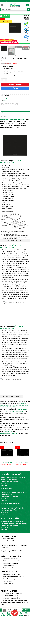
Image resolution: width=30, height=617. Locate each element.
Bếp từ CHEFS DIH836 (6, 462)
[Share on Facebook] (5, 104)
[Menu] (2, 5)
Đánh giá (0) (4, 116)
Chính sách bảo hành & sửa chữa (11, 561)
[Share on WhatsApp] (2, 104)
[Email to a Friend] (11, 104)
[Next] (26, 29)
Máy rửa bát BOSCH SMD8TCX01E (8, 407)
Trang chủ (3, 56)
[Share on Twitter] (8, 104)
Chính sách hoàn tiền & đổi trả (10, 563)
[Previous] (3, 29)
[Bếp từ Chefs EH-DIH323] (23, 452)
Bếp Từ (16, 56)
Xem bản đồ (4, 485)
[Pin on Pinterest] (13, 104)
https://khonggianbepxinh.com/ (11, 574)
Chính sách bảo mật (8, 568)
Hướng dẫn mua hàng (8, 538)
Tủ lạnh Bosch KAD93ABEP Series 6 (20, 405)
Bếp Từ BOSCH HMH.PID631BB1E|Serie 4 (13, 120)
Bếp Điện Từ (10, 56)
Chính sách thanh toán (8, 565)
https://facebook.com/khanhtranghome (9, 433)
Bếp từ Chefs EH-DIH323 (22, 462)
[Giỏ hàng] (27, 5)
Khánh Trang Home (21, 409)
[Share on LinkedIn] (16, 104)
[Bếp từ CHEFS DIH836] (7, 453)
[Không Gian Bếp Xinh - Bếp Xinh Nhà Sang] (15, 5)
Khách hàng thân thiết (8, 541)
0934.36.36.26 (8, 431)
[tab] (15, 113)
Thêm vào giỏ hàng (15, 84)
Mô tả (2, 113)
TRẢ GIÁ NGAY (15, 88)
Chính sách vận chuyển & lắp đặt (11, 558)
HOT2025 (5, 100)
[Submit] (28, 9)
